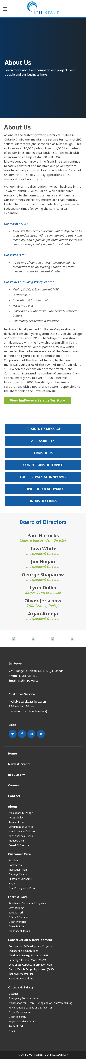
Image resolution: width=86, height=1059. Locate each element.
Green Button (16, 926)
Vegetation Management (23, 1021)
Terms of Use (43, 453)
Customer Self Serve (20, 879)
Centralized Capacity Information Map (30, 964)
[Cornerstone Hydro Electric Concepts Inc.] (33, 638)
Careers (14, 785)
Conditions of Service (43, 465)
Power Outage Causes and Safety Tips (31, 1007)
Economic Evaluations (21, 978)
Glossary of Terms (19, 931)
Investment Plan (18, 869)
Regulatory (16, 774)
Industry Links (43, 501)
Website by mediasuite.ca (52, 1054)
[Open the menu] (5, 8)
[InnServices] (72, 638)
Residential (15, 860)
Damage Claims (18, 874)
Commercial (15, 865)
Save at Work (16, 912)
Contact (14, 796)
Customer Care (19, 854)
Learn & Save (18, 897)
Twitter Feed (16, 1026)
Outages (14, 993)
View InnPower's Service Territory (37, 400)
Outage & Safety (21, 987)
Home (12, 753)
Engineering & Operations (23, 951)
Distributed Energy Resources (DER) (29, 955)
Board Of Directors (20, 845)
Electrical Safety (17, 1017)
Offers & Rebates (18, 917)
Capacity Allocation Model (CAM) (27, 960)
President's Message (43, 429)
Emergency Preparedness (23, 998)
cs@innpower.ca (28, 680)
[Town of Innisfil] (13, 638)
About (12, 806)
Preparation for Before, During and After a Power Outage (41, 1003)
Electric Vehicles (18, 921)
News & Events (19, 764)
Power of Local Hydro (43, 489)
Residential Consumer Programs (27, 903)
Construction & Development (30, 940)
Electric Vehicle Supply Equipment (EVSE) (31, 969)
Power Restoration (19, 1012)
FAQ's (12, 883)
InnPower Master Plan (21, 974)
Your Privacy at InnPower (43, 477)
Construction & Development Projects (30, 946)
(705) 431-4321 (29, 676)
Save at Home (16, 908)
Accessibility (43, 441)
